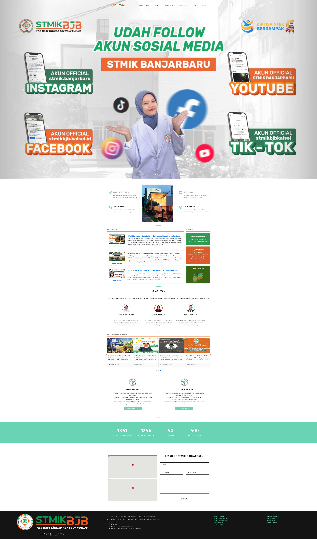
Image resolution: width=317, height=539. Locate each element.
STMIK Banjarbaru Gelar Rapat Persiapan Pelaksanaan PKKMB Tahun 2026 (156, 253)
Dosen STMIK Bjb (218, 524)
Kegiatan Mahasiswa (272, 522)
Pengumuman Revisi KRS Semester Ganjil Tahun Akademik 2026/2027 (179, 355)
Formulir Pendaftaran (132, 408)
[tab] (156, 370)
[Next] (210, 354)
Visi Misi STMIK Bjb (219, 516)
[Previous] (107, 354)
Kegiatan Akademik (271, 518)
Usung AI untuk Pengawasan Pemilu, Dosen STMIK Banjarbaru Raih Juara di (156, 270)
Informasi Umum (271, 520)
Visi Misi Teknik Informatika (221, 518)
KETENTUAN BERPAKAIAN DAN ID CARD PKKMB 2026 (150, 355)
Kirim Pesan (184, 499)
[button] (149, 5)
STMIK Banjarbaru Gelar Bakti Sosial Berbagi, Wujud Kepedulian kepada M (156, 236)
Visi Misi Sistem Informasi (220, 520)
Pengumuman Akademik (273, 516)
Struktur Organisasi (218, 522)
